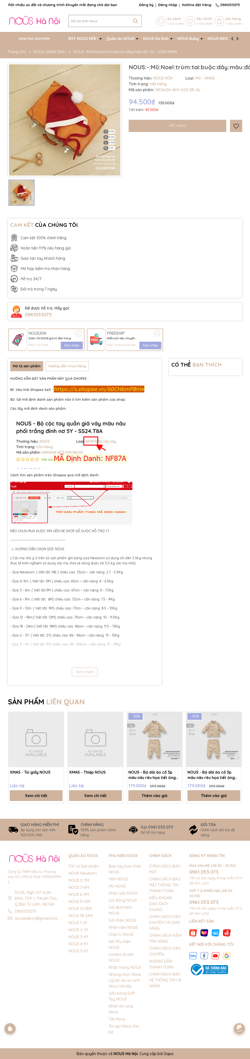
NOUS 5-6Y (78, 951)
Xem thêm (85, 671)
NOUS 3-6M (78, 887)
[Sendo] (227, 932)
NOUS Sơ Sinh (156, 38)
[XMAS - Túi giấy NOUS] (36, 739)
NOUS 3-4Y (78, 936)
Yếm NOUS (118, 879)
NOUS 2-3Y (78, 929)
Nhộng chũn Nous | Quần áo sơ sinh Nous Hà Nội (125, 980)
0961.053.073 (204, 872)
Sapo (169, 1053)
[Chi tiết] (78, 333)
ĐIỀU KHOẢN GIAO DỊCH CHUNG (160, 903)
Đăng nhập (167, 5)
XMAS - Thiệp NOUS (87, 772)
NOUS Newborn (82, 873)
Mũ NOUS (117, 886)
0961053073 (229, 5)
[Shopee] (193, 932)
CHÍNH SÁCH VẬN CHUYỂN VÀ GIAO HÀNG (164, 922)
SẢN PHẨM (46, 701)
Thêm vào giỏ (154, 795)
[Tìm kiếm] (135, 21)
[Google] (227, 955)
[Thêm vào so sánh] (58, 726)
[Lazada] (204, 932)
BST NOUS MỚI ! (83, 38)
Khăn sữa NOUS (123, 893)
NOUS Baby (188, 38)
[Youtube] (215, 955)
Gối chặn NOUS (122, 920)
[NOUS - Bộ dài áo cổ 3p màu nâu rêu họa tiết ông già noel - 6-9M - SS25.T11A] (154, 739)
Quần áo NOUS (120, 38)
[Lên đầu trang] (239, 1015)
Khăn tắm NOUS (123, 927)
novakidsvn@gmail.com (36, 918)
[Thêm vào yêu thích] (236, 126)
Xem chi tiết (36, 795)
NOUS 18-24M (80, 915)
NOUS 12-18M (80, 908)
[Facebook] (204, 955)
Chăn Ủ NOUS (121, 934)
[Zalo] (193, 955)
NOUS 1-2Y (77, 922)
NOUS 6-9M (78, 894)
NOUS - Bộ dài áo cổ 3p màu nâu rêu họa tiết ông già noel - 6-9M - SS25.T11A (153, 775)
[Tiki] (215, 932)
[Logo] (34, 21)
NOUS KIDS (218, 38)
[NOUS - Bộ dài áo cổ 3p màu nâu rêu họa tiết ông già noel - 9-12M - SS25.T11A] (213, 739)
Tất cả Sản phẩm (83, 866)
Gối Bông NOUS (123, 900)
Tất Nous (117, 1019)
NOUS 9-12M (79, 901)
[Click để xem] (64, 120)
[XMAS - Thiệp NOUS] (95, 739)
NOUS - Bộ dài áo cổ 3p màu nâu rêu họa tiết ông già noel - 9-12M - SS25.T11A (213, 775)
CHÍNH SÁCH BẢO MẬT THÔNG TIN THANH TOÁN (164, 885)
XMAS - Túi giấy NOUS (30, 772)
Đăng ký (146, 5)
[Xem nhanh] (58, 734)
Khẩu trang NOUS (125, 967)
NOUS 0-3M (78, 880)
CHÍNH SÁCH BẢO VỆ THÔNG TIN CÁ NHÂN (165, 980)
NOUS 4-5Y (78, 943)
